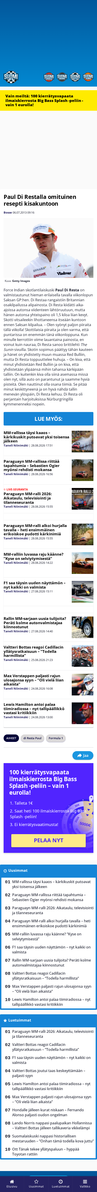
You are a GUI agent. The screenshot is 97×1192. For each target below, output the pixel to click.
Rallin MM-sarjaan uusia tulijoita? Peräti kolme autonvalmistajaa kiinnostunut (35, 622)
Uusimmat (18, 870)
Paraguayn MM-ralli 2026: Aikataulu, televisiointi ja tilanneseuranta (28, 498)
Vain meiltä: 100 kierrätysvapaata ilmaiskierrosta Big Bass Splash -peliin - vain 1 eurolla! (44, 100)
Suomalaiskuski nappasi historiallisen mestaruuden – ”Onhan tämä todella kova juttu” (53, 1139)
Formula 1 (56, 738)
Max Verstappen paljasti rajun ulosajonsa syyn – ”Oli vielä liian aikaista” (34, 680)
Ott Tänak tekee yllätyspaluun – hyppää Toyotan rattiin (45, 1152)
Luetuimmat (19, 1020)
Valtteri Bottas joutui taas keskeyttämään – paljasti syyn (48, 1073)
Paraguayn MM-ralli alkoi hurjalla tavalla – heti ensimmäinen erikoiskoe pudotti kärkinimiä (35, 529)
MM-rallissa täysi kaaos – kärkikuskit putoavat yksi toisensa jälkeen (36, 437)
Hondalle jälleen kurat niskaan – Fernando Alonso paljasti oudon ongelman (48, 1112)
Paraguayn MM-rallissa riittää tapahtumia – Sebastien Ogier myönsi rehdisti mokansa (32, 465)
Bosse (8, 212)
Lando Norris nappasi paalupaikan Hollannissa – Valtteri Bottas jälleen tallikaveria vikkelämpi (52, 1125)
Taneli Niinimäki (16, 445)
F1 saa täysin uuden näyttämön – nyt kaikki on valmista (35, 585)
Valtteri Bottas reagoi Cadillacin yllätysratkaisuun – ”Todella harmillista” (33, 651)
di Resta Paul (32, 738)
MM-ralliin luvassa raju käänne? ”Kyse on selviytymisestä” (33, 556)
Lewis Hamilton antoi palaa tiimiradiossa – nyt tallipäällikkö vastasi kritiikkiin (34, 708)
